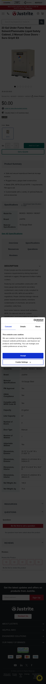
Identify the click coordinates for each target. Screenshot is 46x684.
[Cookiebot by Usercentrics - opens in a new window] (33, 320)
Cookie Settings (22, 362)
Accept (23, 356)
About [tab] (37, 327)
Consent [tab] (8, 327)
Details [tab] (23, 327)
